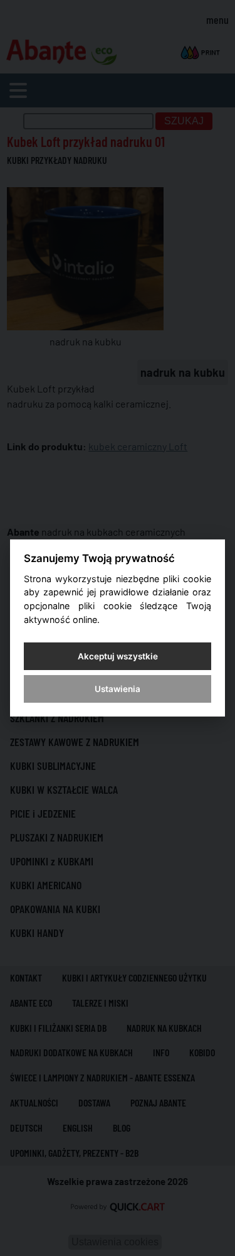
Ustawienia (117, 689)
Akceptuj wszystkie (118, 656)
